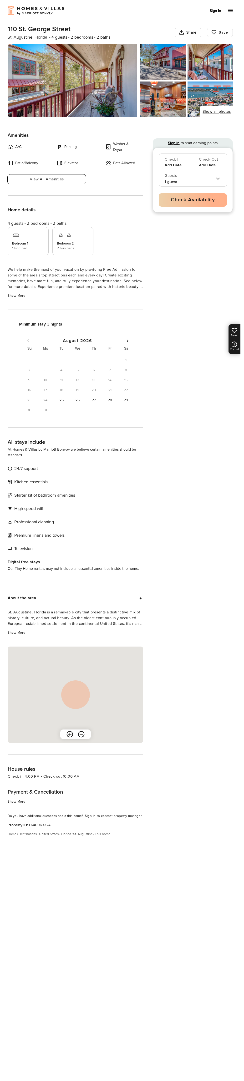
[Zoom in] (70, 734)
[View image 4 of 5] (162, 99)
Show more (16, 296)
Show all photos (217, 111)
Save (223, 32)
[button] (61, 400)
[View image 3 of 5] (210, 62)
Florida (66, 834)
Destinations (28, 834)
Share (191, 32)
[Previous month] (28, 341)
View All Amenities (47, 179)
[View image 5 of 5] (210, 99)
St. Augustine (83, 834)
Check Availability (193, 200)
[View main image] (72, 80)
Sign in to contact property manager (113, 816)
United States (49, 834)
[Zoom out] (81, 734)
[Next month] (127, 341)
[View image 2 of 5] (162, 62)
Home (12, 834)
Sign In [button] (215, 10)
